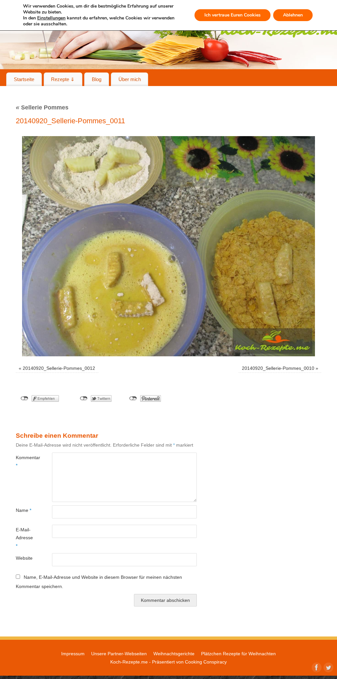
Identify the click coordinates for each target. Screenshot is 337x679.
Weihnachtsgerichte (173, 653)
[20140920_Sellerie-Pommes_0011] (168, 246)
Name (23, 510)
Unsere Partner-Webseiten (119, 653)
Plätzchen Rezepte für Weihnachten (238, 653)
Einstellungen (51, 18)
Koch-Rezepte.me (129, 661)
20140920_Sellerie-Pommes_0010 (278, 368)
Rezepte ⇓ (63, 79)
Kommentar (25, 461)
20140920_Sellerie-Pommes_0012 (59, 368)
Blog (96, 79)
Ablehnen (293, 15)
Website (24, 558)
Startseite (24, 79)
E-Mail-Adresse (24, 537)
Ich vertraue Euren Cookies (232, 15)
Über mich (129, 79)
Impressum (73, 653)
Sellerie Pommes (42, 107)
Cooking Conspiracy (206, 661)
